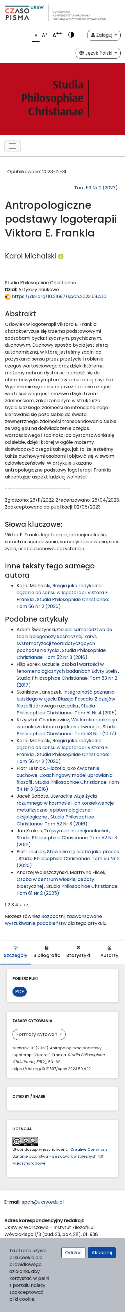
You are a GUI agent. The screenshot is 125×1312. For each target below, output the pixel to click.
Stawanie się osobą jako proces (83, 851)
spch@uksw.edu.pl (43, 1202)
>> (25, 904)
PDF (19, 991)
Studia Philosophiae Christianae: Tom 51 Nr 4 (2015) (67, 709)
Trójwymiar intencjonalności (76, 830)
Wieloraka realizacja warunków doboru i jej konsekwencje (67, 723)
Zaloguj (104, 35)
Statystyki (78, 955)
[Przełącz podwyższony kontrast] (71, 35)
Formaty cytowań (37, 1034)
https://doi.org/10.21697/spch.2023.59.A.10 (58, 296)
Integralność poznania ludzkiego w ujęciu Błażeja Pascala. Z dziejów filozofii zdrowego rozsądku (66, 699)
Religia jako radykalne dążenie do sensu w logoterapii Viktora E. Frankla (63, 592)
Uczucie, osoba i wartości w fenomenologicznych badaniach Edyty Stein (67, 668)
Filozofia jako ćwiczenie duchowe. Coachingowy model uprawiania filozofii (64, 775)
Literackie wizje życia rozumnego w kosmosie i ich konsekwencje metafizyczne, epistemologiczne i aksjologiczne (65, 806)
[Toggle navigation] (12, 146)
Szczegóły (15, 955)
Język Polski (98, 53)
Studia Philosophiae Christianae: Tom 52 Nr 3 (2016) (61, 654)
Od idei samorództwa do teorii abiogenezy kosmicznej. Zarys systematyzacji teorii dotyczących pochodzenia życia (64, 640)
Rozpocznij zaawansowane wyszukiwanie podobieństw (53, 920)
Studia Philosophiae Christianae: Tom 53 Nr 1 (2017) (67, 730)
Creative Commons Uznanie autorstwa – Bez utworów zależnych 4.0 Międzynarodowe (60, 1156)
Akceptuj (102, 1252)
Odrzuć (73, 1252)
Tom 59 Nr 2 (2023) (96, 187)
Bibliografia (46, 955)
